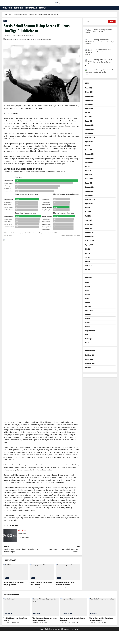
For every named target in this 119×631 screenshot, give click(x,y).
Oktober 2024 (89, 133)
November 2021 (89, 237)
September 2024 (90, 137)
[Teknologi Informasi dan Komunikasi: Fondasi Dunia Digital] (102, 607)
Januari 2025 (88, 121)
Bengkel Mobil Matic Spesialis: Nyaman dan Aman (72, 619)
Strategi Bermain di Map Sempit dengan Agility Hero (13, 583)
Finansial (87, 294)
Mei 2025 (87, 113)
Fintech (87, 298)
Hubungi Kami (18, 8)
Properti (87, 326)
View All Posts (25, 537)
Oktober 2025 (89, 104)
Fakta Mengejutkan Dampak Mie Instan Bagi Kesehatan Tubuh (44, 619)
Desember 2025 (89, 96)
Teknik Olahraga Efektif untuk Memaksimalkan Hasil (65, 583)
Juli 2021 (87, 249)
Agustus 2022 (89, 204)
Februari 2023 (89, 179)
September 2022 (90, 199)
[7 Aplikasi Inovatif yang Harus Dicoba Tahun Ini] (16, 607)
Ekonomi (87, 286)
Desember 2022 (89, 187)
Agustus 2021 (89, 245)
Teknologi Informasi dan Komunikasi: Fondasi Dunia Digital (101, 619)
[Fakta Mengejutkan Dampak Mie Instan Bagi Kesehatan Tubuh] (45, 607)
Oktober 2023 (89, 162)
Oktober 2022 (89, 195)
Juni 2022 (88, 212)
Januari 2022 (88, 228)
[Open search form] (116, 8)
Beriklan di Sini (7, 8)
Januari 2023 (88, 183)
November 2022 (89, 191)
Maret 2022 (88, 220)
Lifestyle (87, 318)
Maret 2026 (88, 88)
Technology (88, 339)
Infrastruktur (89, 310)
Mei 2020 (88, 270)
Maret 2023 (88, 175)
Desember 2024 (89, 125)
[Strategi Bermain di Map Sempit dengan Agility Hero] (15, 572)
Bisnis (87, 282)
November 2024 (89, 129)
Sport (5, 21)
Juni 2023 (88, 170)
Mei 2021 (87, 257)
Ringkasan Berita (90, 331)
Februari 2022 (89, 224)
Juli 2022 (87, 208)
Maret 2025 (88, 117)
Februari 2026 (89, 92)
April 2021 (88, 261)
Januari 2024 (88, 150)
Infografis (88, 306)
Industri (87, 302)
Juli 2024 (87, 146)
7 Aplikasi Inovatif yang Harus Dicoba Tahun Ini (15, 619)
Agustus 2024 (89, 142)
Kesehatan (88, 314)
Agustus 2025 (89, 108)
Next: (64, 549)
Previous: (20, 549)
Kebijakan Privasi (31, 8)
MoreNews (65, 629)
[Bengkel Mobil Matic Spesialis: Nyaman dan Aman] (73, 607)
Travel (87, 343)
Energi (87, 290)
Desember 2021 (89, 232)
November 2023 (89, 158)
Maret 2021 (88, 266)
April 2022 (88, 216)
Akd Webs (8, 35)
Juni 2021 (88, 253)
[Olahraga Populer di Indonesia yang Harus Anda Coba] (42, 572)
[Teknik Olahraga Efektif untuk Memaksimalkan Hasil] (68, 572)
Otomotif (87, 322)
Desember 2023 (89, 154)
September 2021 (90, 241)
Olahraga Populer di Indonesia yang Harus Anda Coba (41, 583)
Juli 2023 (87, 166)
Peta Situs (42, 8)
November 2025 (89, 100)
